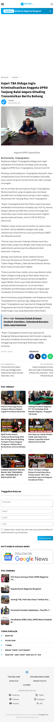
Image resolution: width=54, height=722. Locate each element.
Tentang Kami (14, 677)
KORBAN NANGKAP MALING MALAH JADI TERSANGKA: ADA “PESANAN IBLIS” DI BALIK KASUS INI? (13, 473)
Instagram (41, 699)
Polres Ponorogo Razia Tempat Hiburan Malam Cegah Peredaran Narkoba (13, 409)
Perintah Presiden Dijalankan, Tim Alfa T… (31, 610)
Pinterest (15, 699)
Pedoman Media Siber (39, 677)
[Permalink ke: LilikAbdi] (4, 101)
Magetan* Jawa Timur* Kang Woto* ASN (23, 655)
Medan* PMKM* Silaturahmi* (17, 650)
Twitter (41, 695)
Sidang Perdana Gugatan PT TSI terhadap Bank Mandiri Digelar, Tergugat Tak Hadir (40, 410)
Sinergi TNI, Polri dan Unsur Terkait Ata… (30, 599)
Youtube (15, 703)
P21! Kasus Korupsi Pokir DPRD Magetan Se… (29, 578)
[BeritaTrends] (27, 3)
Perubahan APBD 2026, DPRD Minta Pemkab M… (31, 620)
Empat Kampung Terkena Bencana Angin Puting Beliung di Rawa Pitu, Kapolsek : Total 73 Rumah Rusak (41, 370)
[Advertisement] (27, 42)
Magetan (9, 636)
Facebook (15, 695)
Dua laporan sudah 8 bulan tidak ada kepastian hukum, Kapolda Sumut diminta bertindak (40, 438)
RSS (41, 703)
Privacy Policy (39, 681)
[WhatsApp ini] (50, 356)
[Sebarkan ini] (31, 356)
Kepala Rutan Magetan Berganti (20, 11)
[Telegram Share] (44, 356)
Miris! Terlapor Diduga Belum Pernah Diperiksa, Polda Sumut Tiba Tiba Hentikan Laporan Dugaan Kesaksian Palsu (40, 475)
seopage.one (43, 714)
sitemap (26, 685)
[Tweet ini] (38, 356)
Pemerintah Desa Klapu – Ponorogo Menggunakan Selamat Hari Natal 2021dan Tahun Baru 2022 (12, 370)
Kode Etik (13, 681)
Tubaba (8, 645)
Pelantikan (10, 640)
